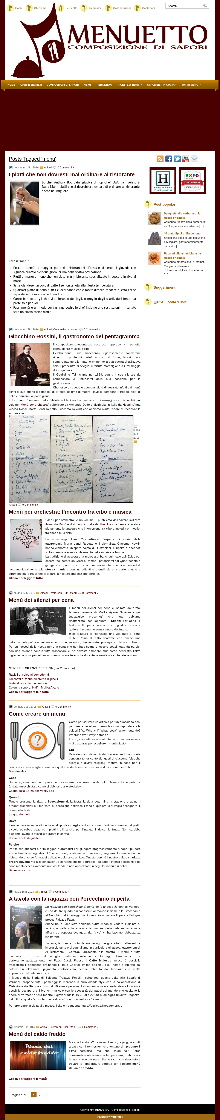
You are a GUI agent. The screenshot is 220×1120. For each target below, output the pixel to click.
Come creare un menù (37, 714)
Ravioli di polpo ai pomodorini (29, 674)
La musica (95, 8)
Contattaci (148, 8)
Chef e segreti (31, 84)
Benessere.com (19, 870)
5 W (81, 730)
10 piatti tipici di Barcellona (182, 233)
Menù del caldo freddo (37, 1034)
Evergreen (56, 593)
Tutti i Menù (191, 84)
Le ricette (71, 8)
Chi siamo (44, 8)
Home (19, 8)
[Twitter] (178, 161)
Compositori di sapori (63, 84)
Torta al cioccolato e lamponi (28, 683)
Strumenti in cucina (161, 84)
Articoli (48, 167)
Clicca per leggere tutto (26, 578)
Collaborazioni (122, 8)
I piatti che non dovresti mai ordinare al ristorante (72, 174)
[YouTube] (186, 161)
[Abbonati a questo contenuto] (159, 302)
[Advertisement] (110, 121)
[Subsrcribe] (160, 161)
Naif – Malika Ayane (45, 687)
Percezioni (104, 84)
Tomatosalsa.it (18, 771)
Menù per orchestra (34, 404)
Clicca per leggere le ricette (29, 691)
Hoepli (104, 524)
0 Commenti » (66, 167)
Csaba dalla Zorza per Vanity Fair (31, 790)
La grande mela (19, 814)
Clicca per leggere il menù (28, 1078)
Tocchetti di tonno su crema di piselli (33, 679)
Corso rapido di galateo (25, 838)
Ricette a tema (130, 84)
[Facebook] (169, 161)
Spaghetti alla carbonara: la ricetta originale (182, 215)
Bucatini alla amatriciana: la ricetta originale (182, 255)
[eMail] (195, 161)
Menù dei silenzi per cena (41, 600)
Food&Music (176, 302)
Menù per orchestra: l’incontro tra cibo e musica (70, 512)
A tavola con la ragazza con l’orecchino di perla (69, 899)
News (88, 84)
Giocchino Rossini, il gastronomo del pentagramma (74, 336)
